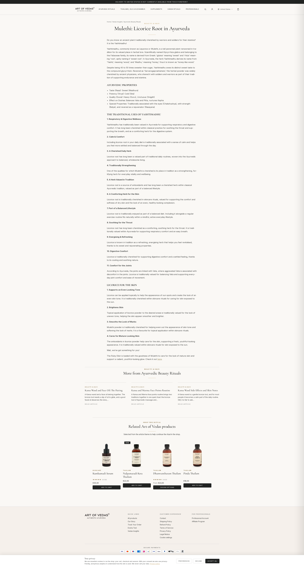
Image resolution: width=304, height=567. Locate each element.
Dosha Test (132, 528)
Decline (198, 561)
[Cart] (238, 9)
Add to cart (106, 487)
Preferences (184, 561)
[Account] (212, 9)
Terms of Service (166, 528)
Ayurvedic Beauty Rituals (132, 22)
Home (109, 22)
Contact (163, 518)
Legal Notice (165, 534)
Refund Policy (165, 525)
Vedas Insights (117, 22)
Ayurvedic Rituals (107, 9)
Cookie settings (166, 537)
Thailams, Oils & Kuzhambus (132, 9)
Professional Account (200, 518)
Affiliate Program (198, 521)
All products (132, 518)
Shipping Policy (166, 521)
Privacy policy (155, 564)
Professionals (192, 9)
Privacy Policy (165, 531)
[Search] (205, 9)
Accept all (212, 561)
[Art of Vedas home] (84, 9)
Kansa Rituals (174, 9)
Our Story (131, 521)
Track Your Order (134, 525)
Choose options (167, 487)
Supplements (156, 9)
